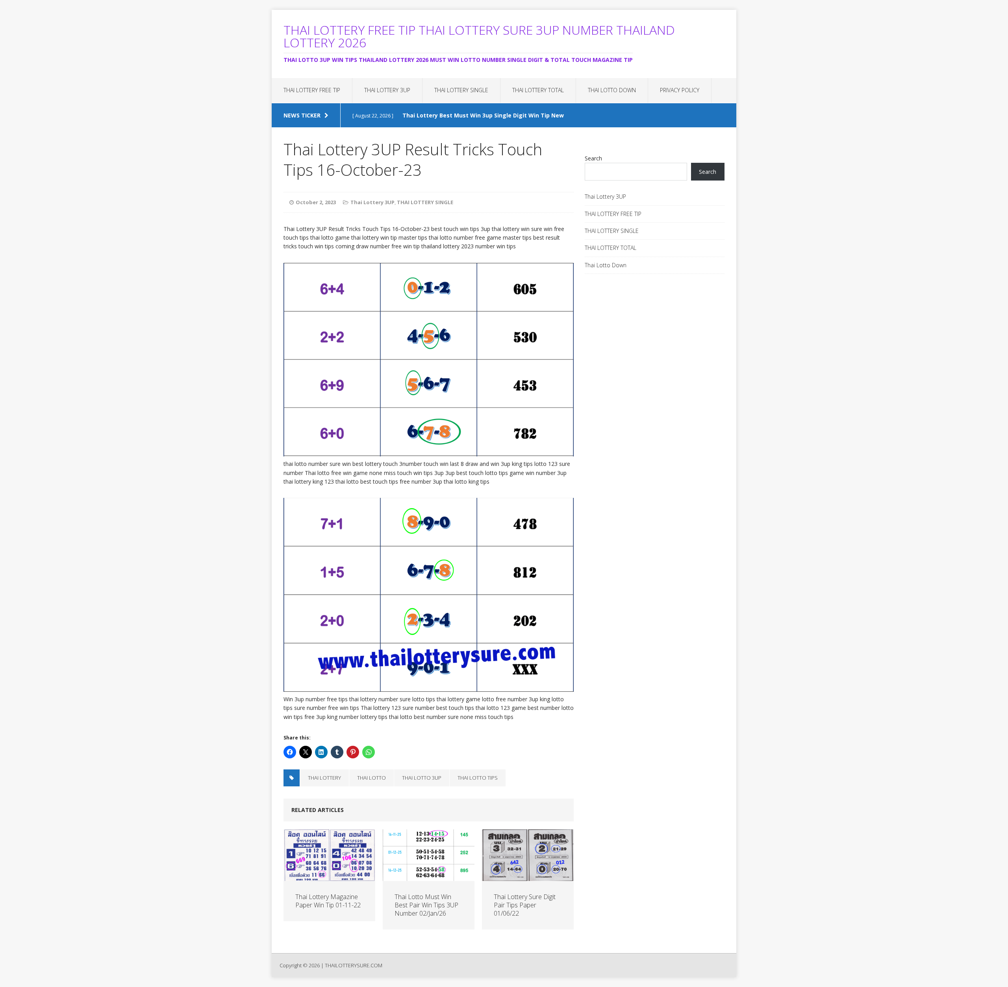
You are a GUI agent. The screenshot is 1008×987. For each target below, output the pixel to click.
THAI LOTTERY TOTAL (538, 90)
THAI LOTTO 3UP (421, 777)
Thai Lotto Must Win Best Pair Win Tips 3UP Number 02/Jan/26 (426, 905)
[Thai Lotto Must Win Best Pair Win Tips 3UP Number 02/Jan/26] (428, 876)
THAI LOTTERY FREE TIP (312, 90)
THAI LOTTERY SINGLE (461, 90)
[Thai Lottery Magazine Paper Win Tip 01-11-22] (329, 876)
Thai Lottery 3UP (387, 90)
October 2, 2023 (316, 202)
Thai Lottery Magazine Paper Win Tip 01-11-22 (328, 900)
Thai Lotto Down (612, 90)
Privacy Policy (679, 90)
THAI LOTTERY (324, 777)
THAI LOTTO (371, 777)
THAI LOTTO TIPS (478, 777)
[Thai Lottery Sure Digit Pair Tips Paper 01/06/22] (528, 876)
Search (593, 158)
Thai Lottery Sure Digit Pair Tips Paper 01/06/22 (525, 905)
